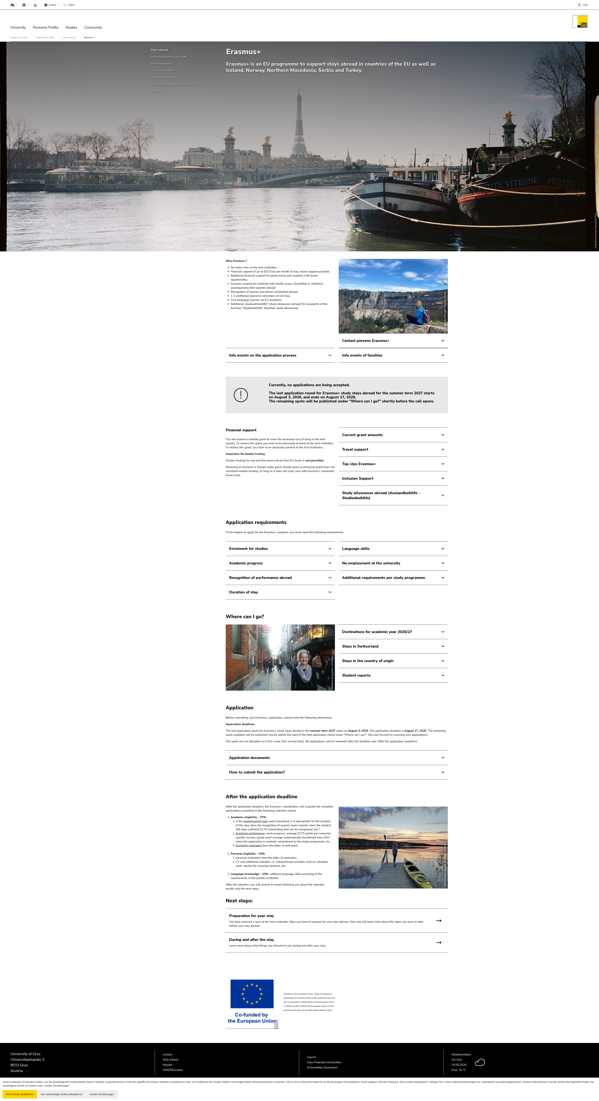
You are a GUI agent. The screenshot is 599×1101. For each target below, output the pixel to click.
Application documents (249, 757)
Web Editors (171, 1060)
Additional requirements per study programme (383, 577)
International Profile (163, 77)
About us (157, 91)
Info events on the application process (262, 355)
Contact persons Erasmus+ (365, 340)
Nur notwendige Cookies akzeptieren (62, 1094)
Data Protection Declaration (324, 1062)
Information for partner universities (173, 84)
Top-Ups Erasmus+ (359, 463)
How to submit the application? (257, 772)
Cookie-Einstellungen (102, 1094)
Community (93, 27)
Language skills (356, 548)
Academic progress (246, 563)
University (18, 27)
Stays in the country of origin (368, 660)
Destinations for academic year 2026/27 (377, 631)
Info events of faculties (362, 355)
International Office (45, 37)
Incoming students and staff (169, 57)
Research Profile (45, 27)
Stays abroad (69, 37)
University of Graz (19, 37)
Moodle (167, 1065)
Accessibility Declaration (322, 1067)
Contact (167, 1054)
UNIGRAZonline (173, 1070)
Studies (71, 27)
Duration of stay (243, 592)
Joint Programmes (162, 64)
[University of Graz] (580, 22)
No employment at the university (371, 563)
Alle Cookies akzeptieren (20, 1094)
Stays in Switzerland (360, 646)
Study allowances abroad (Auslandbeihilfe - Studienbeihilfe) (381, 495)
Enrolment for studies (248, 548)
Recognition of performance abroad (260, 577)
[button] (13, 4)
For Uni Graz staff (162, 70)
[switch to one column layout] (36, 4)
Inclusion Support (357, 478)
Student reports (356, 675)
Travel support (355, 449)
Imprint (311, 1057)
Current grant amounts (362, 434)
